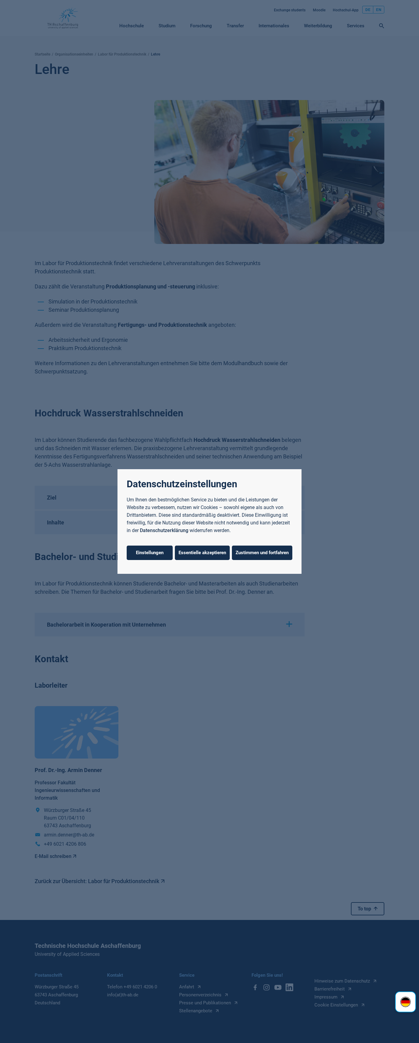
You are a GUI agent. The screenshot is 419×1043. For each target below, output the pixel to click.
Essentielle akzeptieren (202, 552)
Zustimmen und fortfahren (262, 552)
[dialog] (209, 521)
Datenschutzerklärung (164, 530)
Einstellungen (149, 552)
